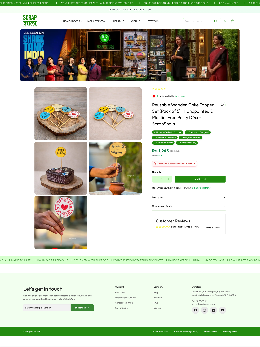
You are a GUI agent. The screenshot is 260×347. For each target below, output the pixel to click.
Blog (155, 292)
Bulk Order (120, 292)
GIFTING (135, 21)
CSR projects (121, 307)
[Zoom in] (81, 93)
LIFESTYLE (118, 21)
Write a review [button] (213, 227)
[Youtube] (222, 310)
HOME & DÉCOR (71, 21)
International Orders (125, 297)
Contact (157, 307)
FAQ (155, 302)
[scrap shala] (30, 21)
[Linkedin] (213, 310)
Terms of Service (160, 331)
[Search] (216, 21)
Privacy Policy (210, 331)
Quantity (156, 171)
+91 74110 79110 (199, 300)
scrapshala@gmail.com (203, 304)
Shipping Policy (230, 331)
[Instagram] (204, 310)
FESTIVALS (152, 21)
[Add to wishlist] (222, 105)
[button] (159, 89)
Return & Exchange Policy (186, 331)
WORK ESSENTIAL (96, 21)
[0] (233, 21)
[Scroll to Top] (254, 330)
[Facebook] (195, 310)
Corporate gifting (124, 302)
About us (157, 297)
